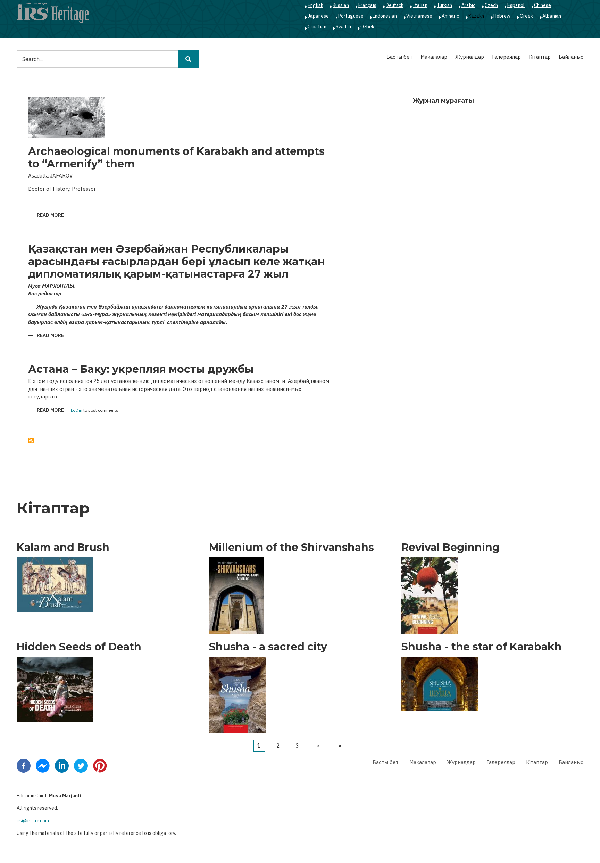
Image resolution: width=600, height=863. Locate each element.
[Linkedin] (62, 765)
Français (367, 5)
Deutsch (394, 5)
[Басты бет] (53, 12)
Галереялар (506, 57)
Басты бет (399, 57)
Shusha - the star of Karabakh (481, 647)
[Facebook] (24, 765)
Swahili (343, 27)
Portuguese (351, 16)
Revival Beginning (450, 547)
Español (516, 5)
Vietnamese (419, 16)
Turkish (444, 5)
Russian (341, 5)
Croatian (317, 27)
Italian (420, 5)
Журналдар (469, 57)
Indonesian (385, 16)
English (315, 5)
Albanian (551, 16)
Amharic (450, 16)
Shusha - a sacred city (268, 647)
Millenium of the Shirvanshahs (291, 547)
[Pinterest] (100, 765)
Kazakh (476, 16)
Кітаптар (540, 57)
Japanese (318, 16)
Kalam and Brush (63, 547)
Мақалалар (433, 57)
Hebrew (501, 16)
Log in (76, 410)
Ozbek (367, 27)
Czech (491, 5)
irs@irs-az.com (33, 820)
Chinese (542, 5)
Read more (50, 216)
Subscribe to (31, 440)
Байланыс (571, 57)
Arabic (468, 5)
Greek (526, 16)
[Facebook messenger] (43, 765)
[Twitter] (81, 765)
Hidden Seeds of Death (79, 647)
